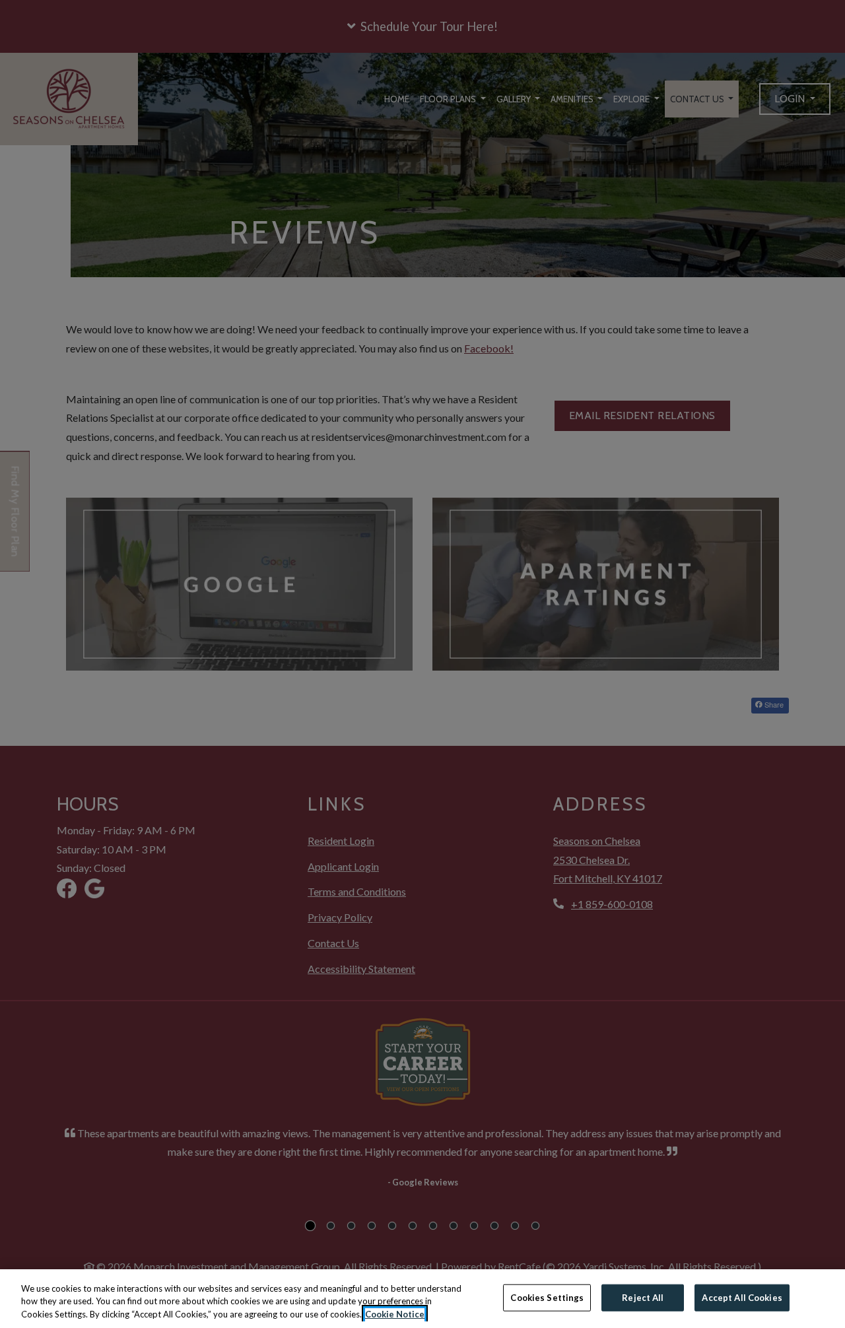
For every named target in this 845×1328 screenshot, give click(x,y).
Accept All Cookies (742, 1297)
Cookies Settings (547, 1297)
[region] (422, 1298)
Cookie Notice (394, 1314)
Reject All (642, 1297)
